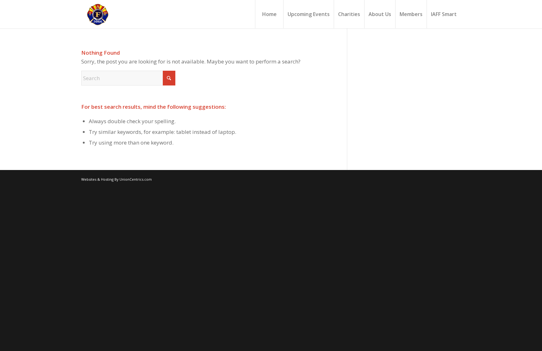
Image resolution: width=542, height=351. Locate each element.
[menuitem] (269, 14)
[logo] (97, 14)
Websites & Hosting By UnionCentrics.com (116, 179)
